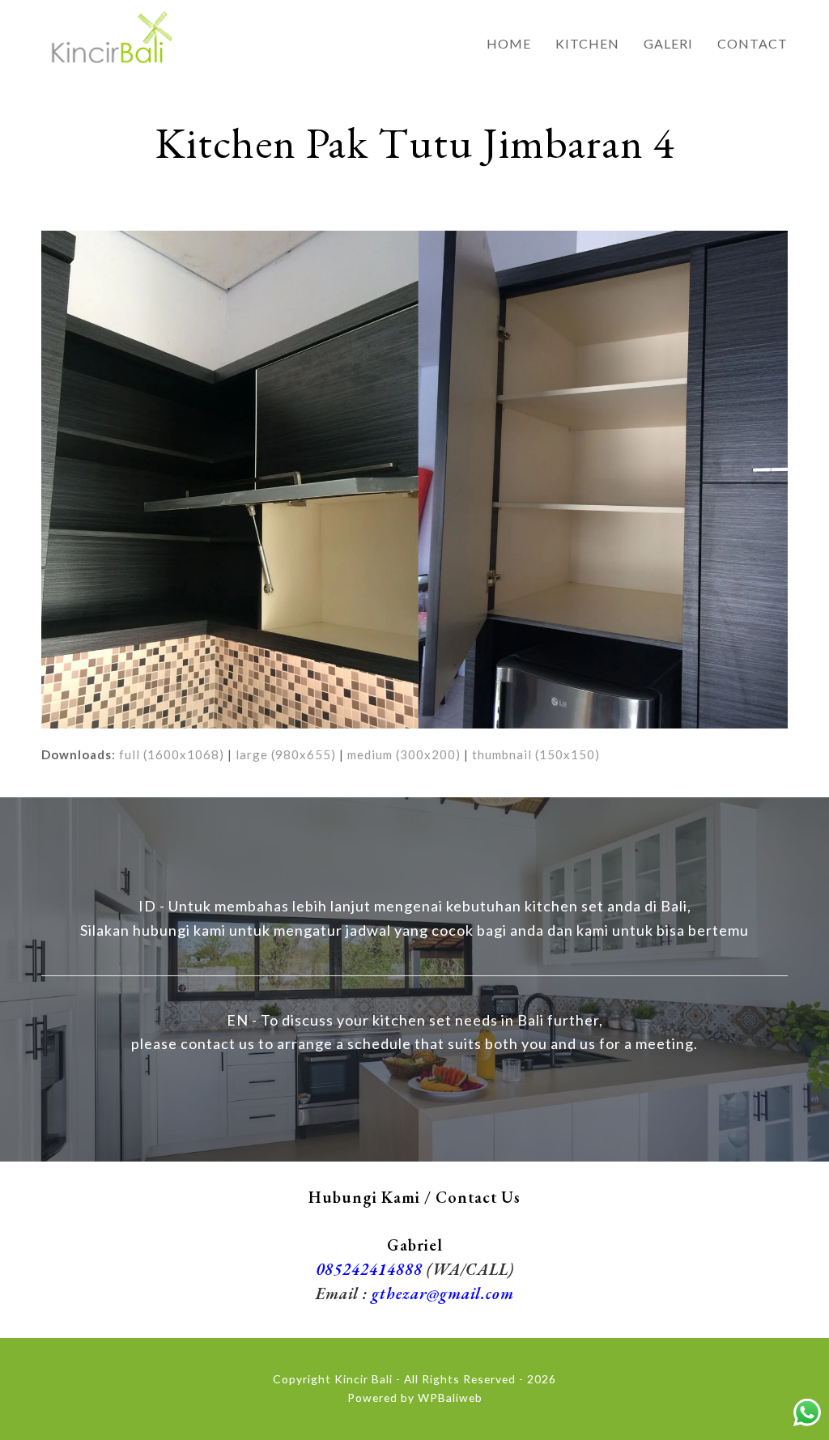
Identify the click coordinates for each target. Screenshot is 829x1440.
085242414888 (369, 1269)
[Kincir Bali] (110, 34)
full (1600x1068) (171, 754)
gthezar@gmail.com (443, 1293)
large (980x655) (286, 754)
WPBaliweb (450, 1397)
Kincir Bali (363, 1379)
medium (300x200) (404, 754)
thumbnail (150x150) (536, 754)
